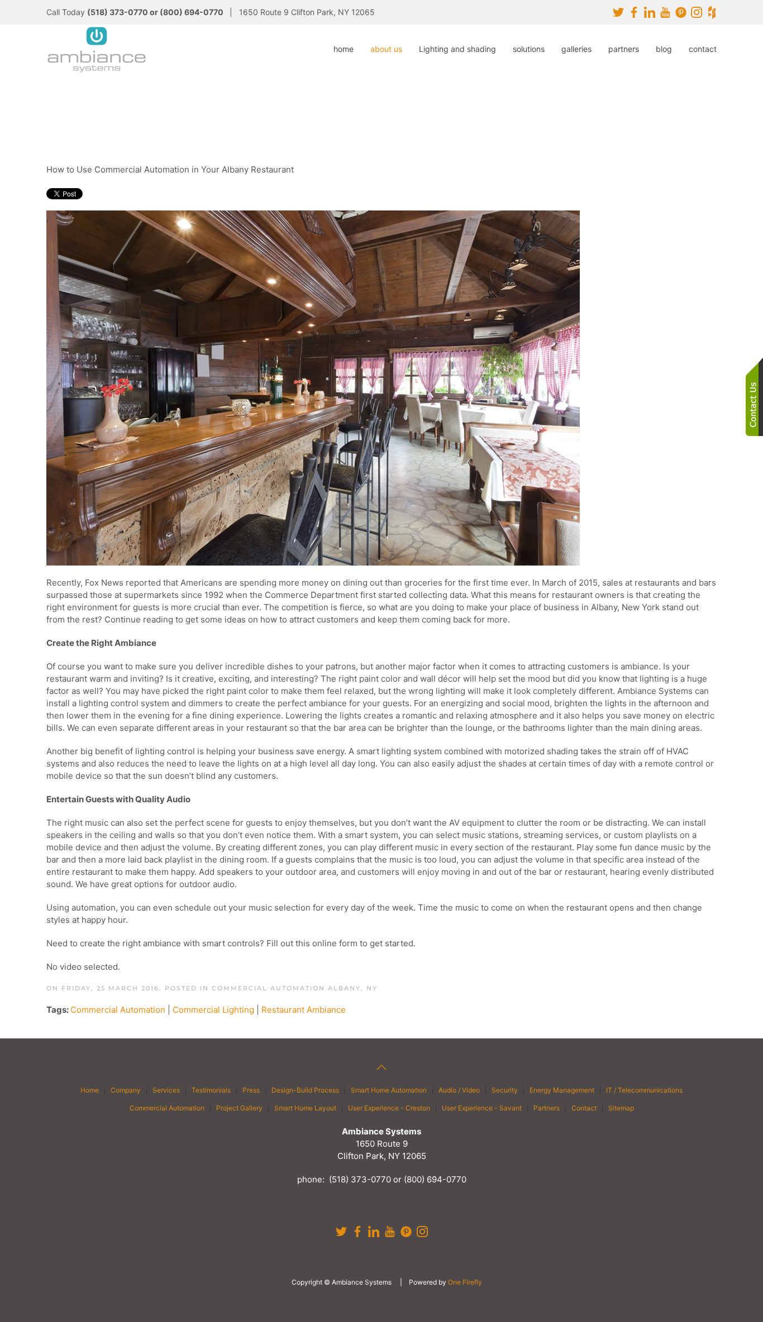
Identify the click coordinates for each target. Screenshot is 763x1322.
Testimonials (211, 1090)
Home (89, 1090)
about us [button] (386, 49)
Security (505, 1090)
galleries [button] (576, 49)
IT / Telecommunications (644, 1090)
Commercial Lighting (213, 1009)
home (343, 49)
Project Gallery (239, 1108)
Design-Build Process (305, 1090)
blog (664, 49)
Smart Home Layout (305, 1108)
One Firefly (465, 1282)
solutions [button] (529, 49)
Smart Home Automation (389, 1090)
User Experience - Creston (389, 1108)
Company (126, 1090)
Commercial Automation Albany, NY (295, 988)
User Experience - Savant (482, 1108)
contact (703, 49)
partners (623, 49)
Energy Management (562, 1090)
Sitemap (621, 1108)
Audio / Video (459, 1090)
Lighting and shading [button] (457, 49)
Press (251, 1090)
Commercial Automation (117, 1009)
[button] (381, 1067)
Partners (546, 1108)
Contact (584, 1108)
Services (166, 1090)
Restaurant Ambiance (303, 1009)
